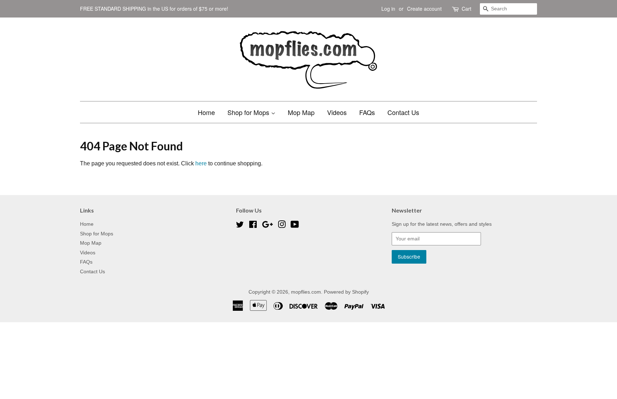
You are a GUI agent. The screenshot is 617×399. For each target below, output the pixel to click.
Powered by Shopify (346, 292)
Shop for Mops (249, 112)
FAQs (367, 112)
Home (206, 112)
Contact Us (403, 112)
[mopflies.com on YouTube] (295, 226)
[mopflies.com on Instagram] (282, 226)
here (201, 163)
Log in (388, 8)
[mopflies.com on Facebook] (253, 226)
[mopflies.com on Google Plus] (267, 226)
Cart (466, 8)
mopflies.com (306, 292)
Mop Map (301, 112)
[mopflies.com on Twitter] (240, 226)
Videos (337, 112)
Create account (424, 8)
